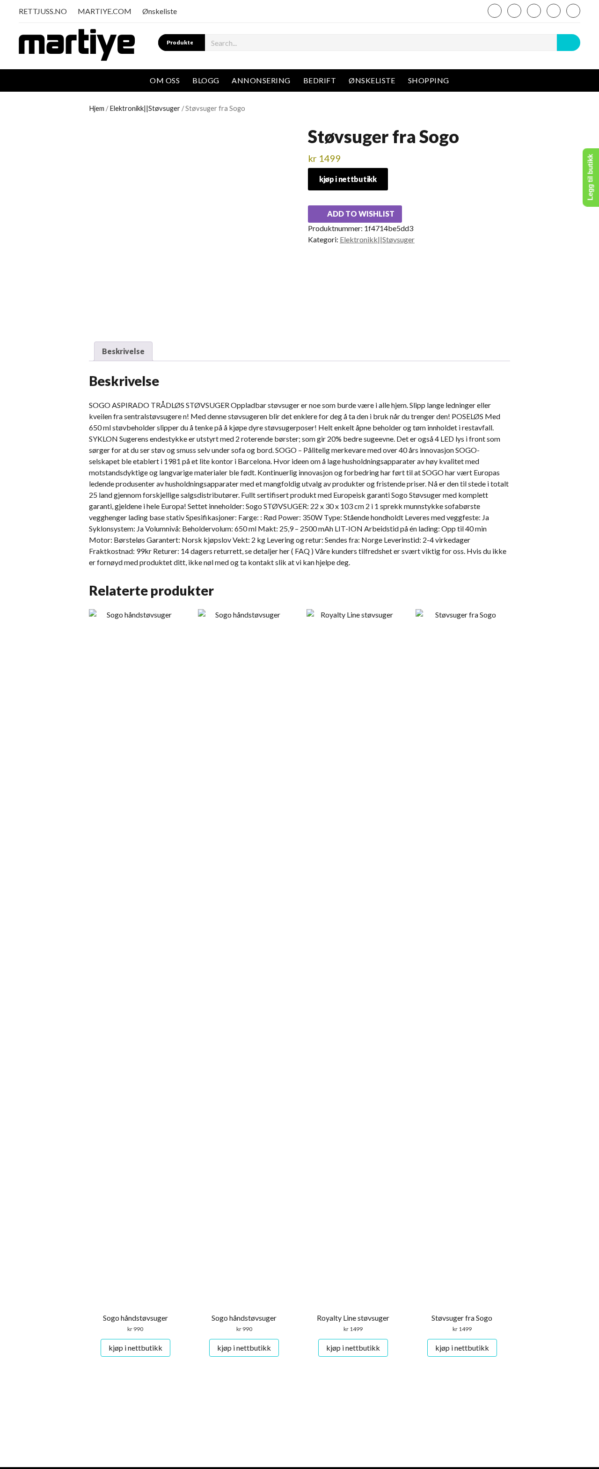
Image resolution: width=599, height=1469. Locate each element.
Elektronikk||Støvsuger (145, 108)
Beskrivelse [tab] (123, 351)
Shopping (428, 80)
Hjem (96, 108)
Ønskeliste (159, 11)
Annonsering (261, 80)
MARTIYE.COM (104, 11)
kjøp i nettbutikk (348, 179)
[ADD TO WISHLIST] (97, 619)
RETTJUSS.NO (43, 11)
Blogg (205, 80)
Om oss (165, 80)
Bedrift (319, 80)
